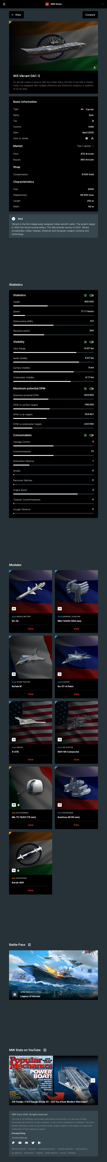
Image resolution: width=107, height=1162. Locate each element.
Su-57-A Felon (65, 686)
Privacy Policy (18, 1133)
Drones (63, 1153)
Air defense (17, 1153)
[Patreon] (13, 1142)
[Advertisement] (53, 259)
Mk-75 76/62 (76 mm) (24, 817)
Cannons (32, 1149)
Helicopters (29, 1153)
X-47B (15, 751)
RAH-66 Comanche (68, 751)
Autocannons (81, 1149)
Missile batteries (19, 1149)
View (30, 628)
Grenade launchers (46, 1149)
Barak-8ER (18, 882)
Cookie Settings (19, 1138)
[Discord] (26, 1142)
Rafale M (16, 686)
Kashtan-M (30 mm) (69, 817)
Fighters (39, 1153)
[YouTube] (19, 1142)
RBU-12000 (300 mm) (69, 621)
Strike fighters (51, 1153)
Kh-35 (15, 621)
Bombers (72, 1153)
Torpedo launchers (65, 1149)
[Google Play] (39, 1142)
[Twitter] (33, 1142)
